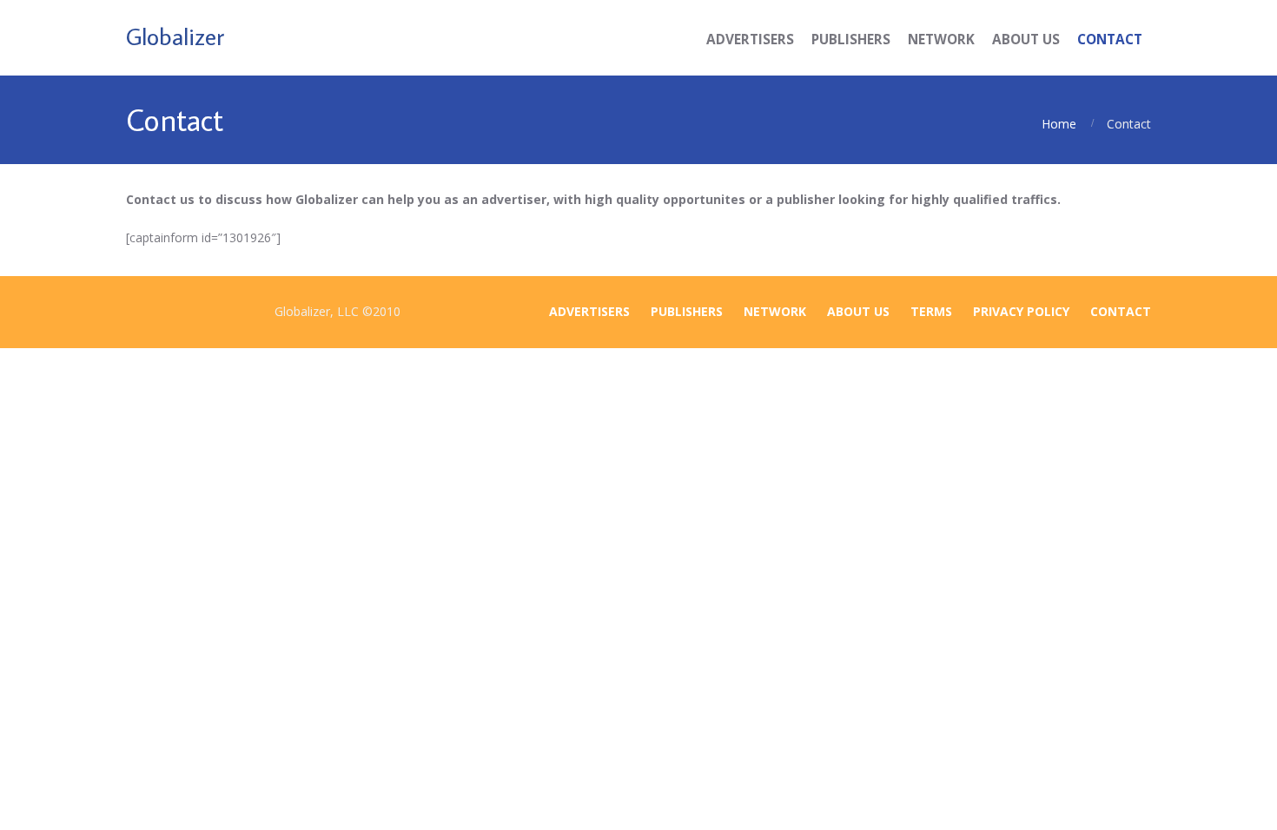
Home (1059, 123)
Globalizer (175, 36)
